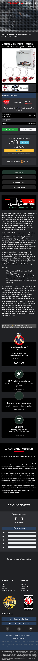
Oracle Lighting (31, 123)
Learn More (24, 142)
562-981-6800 (6, 313)
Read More (18, 409)
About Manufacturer (19, 187)
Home (3, 585)
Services (4, 588)
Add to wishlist (27, 129)
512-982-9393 (23, 311)
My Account (24, 590)
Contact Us (24, 587)
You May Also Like (19, 182)
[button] (34, 65)
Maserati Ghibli (4, 642)
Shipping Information (8, 590)
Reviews (19, 177)
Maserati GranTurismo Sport (10, 644)
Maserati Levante (31, 642)
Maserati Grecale (25, 642)
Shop (3, 587)
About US (24, 585)
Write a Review (20, 528)
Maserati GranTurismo (18, 642)
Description (19, 172)
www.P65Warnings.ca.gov (24, 327)
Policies (23, 588)
